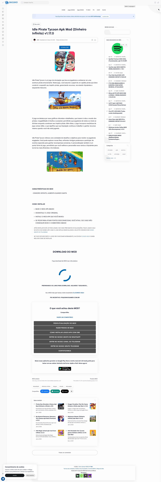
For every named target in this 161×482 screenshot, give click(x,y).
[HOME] (63, 10)
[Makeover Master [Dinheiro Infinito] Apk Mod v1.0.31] (93, 404)
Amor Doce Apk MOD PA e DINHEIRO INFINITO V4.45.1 (117, 120)
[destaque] (124, 81)
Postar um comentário (65, 437)
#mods (61, 371)
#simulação (69, 371)
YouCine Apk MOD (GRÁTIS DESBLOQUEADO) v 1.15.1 (117, 68)
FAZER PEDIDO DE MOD (65, 313)
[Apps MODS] (80, 10)
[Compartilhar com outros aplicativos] (72, 376)
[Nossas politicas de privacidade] (3, 41)
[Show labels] (111, 158)
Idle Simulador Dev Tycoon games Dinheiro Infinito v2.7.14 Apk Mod (77, 417)
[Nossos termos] (3, 38)
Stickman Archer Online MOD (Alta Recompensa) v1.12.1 (118, 128)
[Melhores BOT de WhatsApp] (3, 35)
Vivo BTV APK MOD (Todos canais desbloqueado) (117, 112)
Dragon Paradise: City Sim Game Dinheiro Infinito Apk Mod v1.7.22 (78, 390)
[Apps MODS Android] (3, 15)
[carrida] (118, 73)
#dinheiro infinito (46, 371)
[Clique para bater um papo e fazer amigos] (3, 28)
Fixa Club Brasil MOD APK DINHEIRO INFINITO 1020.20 (117, 76)
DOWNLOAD (65, 47)
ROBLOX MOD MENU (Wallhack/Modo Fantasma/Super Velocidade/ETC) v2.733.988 (117, 137)
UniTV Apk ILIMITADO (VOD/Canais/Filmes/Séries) (117, 104)
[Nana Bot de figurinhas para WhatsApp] (86, 460)
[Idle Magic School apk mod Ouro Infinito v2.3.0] (61, 418)
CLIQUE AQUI (105, 16)
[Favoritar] (92, 40)
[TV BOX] (88, 10)
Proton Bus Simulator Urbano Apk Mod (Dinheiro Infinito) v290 (46, 390)
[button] (158, 2)
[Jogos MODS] (71, 10)
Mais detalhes (30, 475)
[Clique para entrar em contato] (3, 45)
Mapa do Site (100, 453)
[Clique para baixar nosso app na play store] (3, 21)
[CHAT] (98, 10)
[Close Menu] (133, 16)
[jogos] (121, 73)
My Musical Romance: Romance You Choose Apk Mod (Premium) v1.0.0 (46, 403)
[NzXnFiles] (90, 460)
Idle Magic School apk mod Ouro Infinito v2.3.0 (46, 416)
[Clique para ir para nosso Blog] (3, 31)
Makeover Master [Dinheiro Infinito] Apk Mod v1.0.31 (76, 402)
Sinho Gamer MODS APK (85, 451)
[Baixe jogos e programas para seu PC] (3, 18)
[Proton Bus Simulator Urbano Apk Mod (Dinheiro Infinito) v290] (61, 391)
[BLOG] (104, 10)
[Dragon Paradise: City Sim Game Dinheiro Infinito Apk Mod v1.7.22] (93, 391)
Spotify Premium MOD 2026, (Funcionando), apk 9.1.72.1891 (118, 60)
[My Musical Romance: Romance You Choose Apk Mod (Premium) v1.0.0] (61, 404)
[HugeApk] (77, 460)
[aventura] (124, 133)
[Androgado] (81, 460)
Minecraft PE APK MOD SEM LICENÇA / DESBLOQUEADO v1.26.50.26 (117, 95)
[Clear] (47, 2)
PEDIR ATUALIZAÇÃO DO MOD (64, 308)
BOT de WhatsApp (96, 16)
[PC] (93, 10)
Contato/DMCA (92, 453)
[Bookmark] (155, 2)
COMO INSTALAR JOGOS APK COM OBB (65, 317)
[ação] (117, 91)
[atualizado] (124, 57)
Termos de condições (69, 453)
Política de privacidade (81, 453)
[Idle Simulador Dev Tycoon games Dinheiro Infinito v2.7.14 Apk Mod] (93, 418)
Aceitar (15, 475)
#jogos (55, 371)
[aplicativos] (119, 57)
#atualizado (36, 371)
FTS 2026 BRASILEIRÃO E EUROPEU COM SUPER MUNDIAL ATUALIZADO (116, 85)
